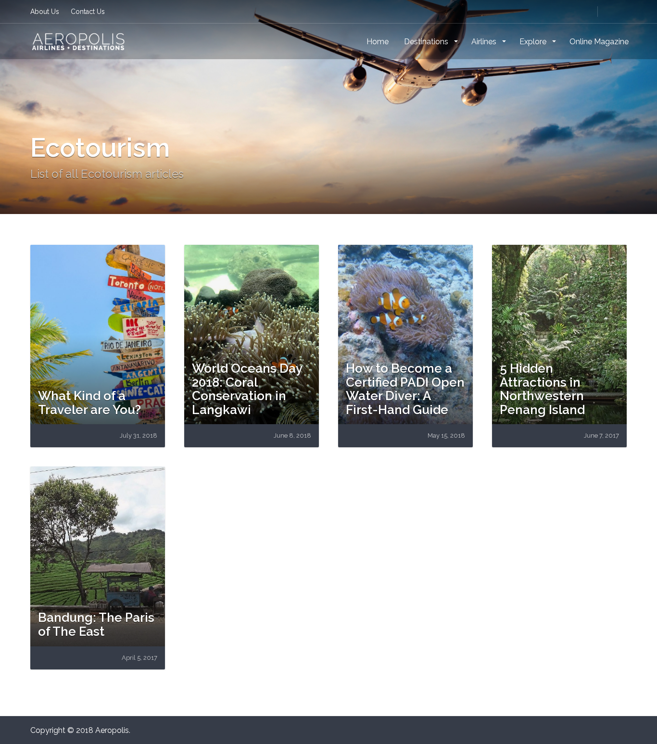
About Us (44, 11)
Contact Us (88, 11)
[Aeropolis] (78, 41)
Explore (533, 41)
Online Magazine (599, 41)
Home (377, 41)
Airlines (484, 41)
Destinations (427, 41)
